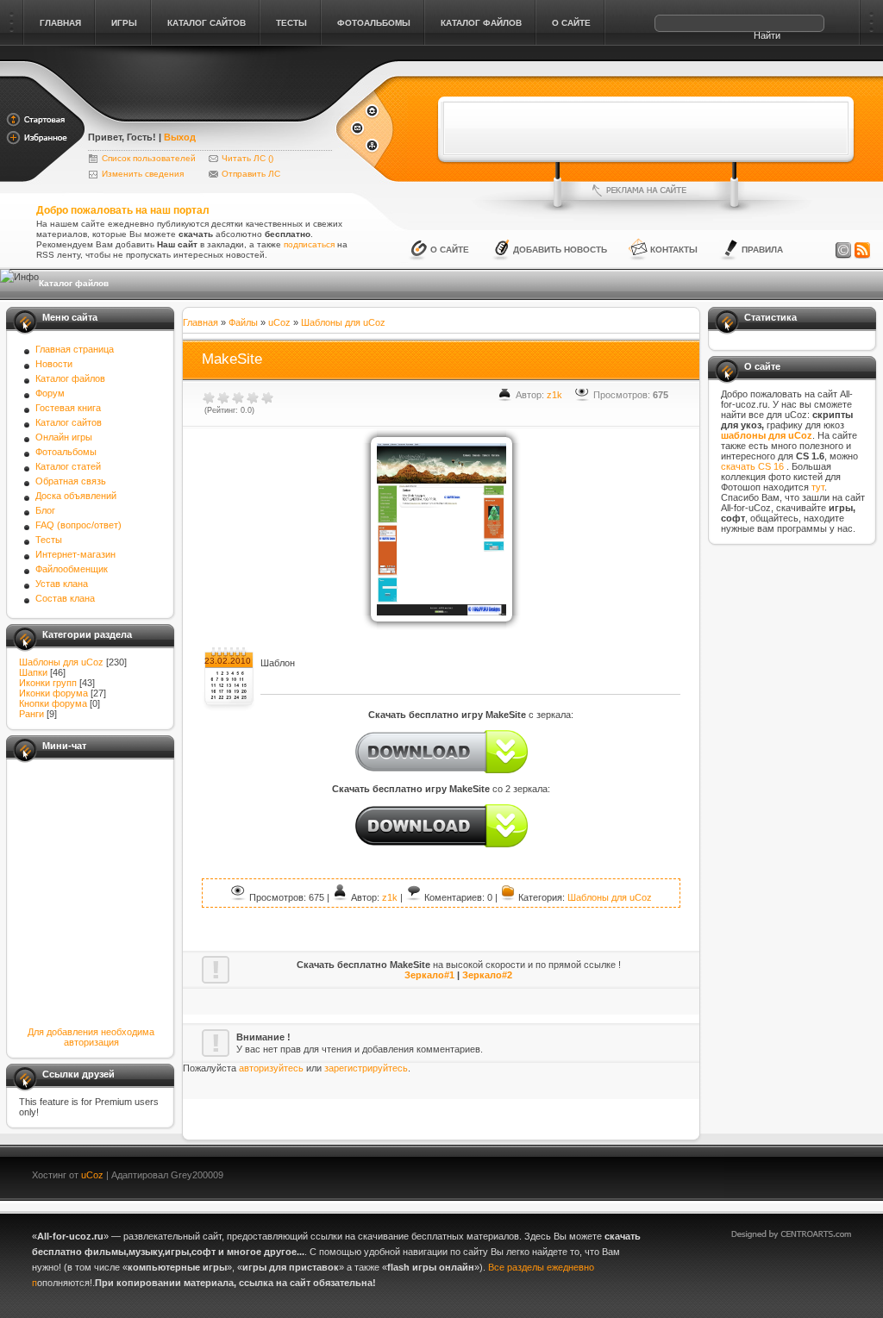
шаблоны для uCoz (766, 435)
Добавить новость (560, 249)
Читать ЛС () (247, 158)
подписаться (309, 244)
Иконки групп (48, 683)
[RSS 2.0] (862, 250)
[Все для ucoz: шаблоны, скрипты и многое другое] (211, 114)
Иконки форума (53, 693)
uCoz (279, 322)
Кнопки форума (53, 703)
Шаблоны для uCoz (61, 662)
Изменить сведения (143, 173)
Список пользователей (149, 158)
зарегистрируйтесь (366, 1068)
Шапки (33, 672)
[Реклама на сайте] (645, 190)
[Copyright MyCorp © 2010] (803, 1173)
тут (817, 487)
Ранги (31, 714)
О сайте (449, 249)
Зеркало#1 (429, 975)
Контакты (674, 249)
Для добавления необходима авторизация (91, 1037)
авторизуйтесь (271, 1068)
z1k (554, 395)
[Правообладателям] (843, 250)
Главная (200, 322)
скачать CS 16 (753, 466)
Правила (762, 249)
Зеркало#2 (487, 975)
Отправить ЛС (251, 173)
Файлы (243, 322)
